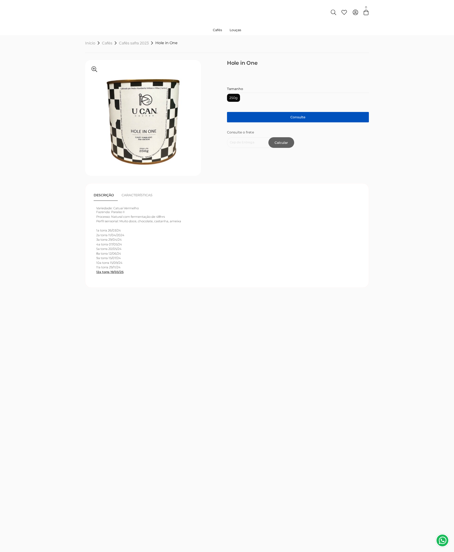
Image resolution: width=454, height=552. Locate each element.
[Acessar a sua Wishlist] (344, 12)
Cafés (217, 30)
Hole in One (166, 43)
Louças (235, 30)
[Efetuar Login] (355, 12)
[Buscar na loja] (333, 12)
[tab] (106, 195)
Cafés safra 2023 (134, 43)
